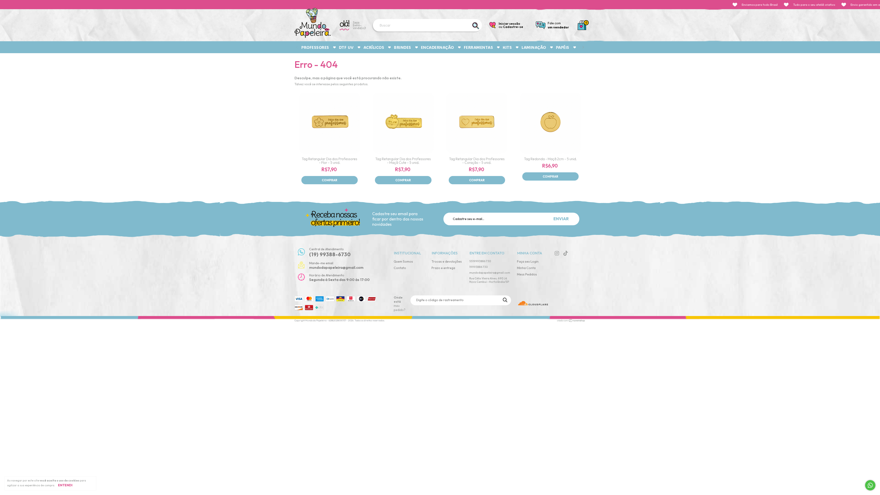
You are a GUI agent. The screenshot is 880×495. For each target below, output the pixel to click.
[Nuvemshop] (571, 321)
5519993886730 (480, 261)
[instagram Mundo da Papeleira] (557, 253)
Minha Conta (526, 268)
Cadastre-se (513, 27)
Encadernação (437, 47)
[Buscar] (475, 25)
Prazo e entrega (443, 268)
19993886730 (478, 267)
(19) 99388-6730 (330, 254)
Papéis (562, 47)
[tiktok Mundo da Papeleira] (565, 253)
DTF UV (346, 47)
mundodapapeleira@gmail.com (489, 272)
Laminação (534, 47)
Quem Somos (403, 261)
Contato (400, 268)
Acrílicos (373, 47)
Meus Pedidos (527, 274)
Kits (507, 47)
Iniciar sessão (509, 24)
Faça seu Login (528, 261)
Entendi (65, 485)
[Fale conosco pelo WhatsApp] (870, 485)
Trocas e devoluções (447, 261)
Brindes (402, 47)
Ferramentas (478, 47)
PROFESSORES (315, 47)
